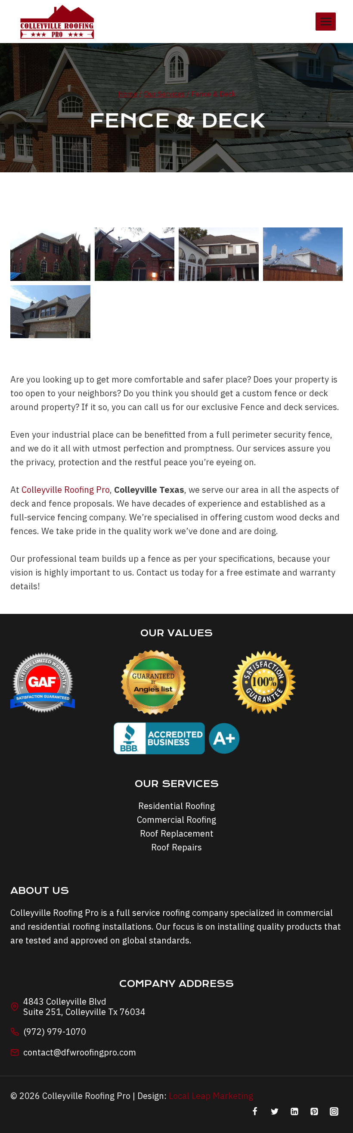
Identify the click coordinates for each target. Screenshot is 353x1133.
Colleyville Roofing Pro (66, 489)
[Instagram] (334, 1111)
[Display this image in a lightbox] (50, 254)
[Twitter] (274, 1111)
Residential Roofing (176, 806)
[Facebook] (254, 1111)
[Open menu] (326, 21)
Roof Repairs (176, 847)
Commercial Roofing (176, 819)
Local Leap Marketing (211, 1096)
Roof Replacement (177, 833)
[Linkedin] (294, 1111)
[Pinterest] (314, 1111)
